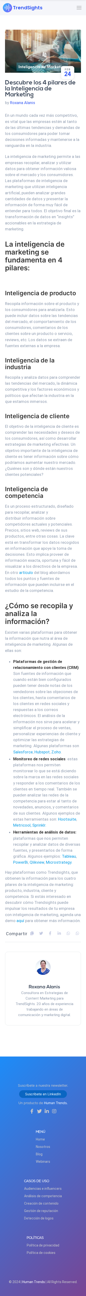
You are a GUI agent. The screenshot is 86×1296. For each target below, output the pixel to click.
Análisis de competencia (43, 1196)
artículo (26, 572)
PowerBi (20, 862)
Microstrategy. (59, 862)
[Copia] (32, 933)
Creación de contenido (41, 1203)
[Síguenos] (31, 1111)
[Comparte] (41, 933)
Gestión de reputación (41, 1211)
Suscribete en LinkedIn (43, 1094)
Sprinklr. (39, 825)
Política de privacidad (43, 1245)
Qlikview (37, 862)
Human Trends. (56, 1103)
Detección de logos (39, 1218)
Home (40, 1139)
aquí (20, 920)
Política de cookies (41, 1253)
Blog (39, 1154)
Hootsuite (67, 819)
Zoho (56, 752)
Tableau (69, 856)
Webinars (43, 1161)
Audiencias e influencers (43, 1188)
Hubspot (42, 752)
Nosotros (43, 1147)
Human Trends (33, 1282)
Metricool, (22, 825)
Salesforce (23, 752)
